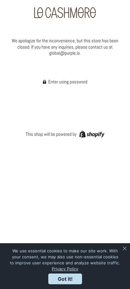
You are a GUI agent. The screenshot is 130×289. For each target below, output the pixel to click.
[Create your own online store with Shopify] (91, 134)
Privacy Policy (65, 268)
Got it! (65, 279)
